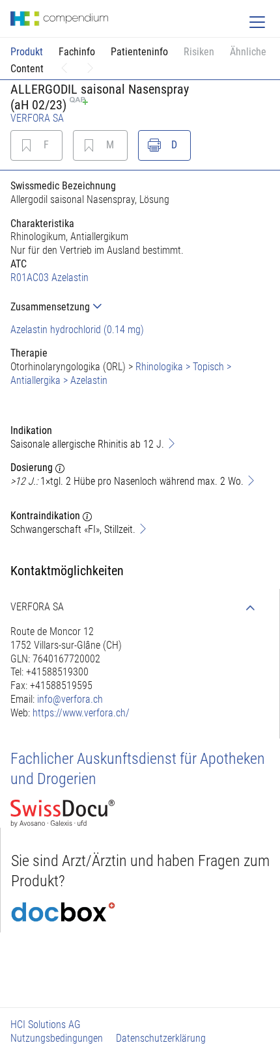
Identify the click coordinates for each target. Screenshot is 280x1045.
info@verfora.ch (70, 699)
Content (27, 68)
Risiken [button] (199, 52)
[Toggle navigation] (257, 22)
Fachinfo (77, 52)
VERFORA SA (37, 118)
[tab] (140, 306)
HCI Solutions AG (45, 1024)
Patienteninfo (139, 52)
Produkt (26, 52)
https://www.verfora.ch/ (81, 713)
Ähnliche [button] (248, 52)
